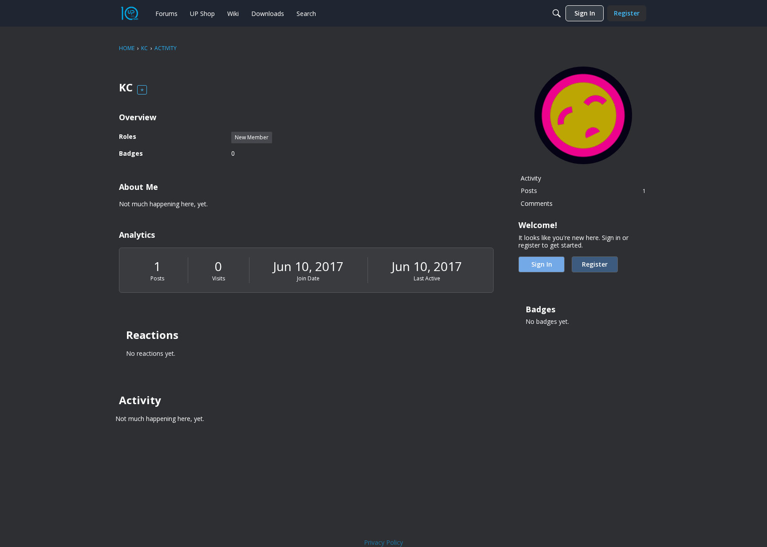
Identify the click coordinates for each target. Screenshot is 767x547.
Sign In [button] (541, 264)
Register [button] (595, 264)
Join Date (308, 278)
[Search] (557, 13)
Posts (157, 278)
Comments (537, 203)
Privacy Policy (383, 542)
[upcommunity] (129, 13)
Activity (531, 178)
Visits (218, 278)
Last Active (427, 278)
